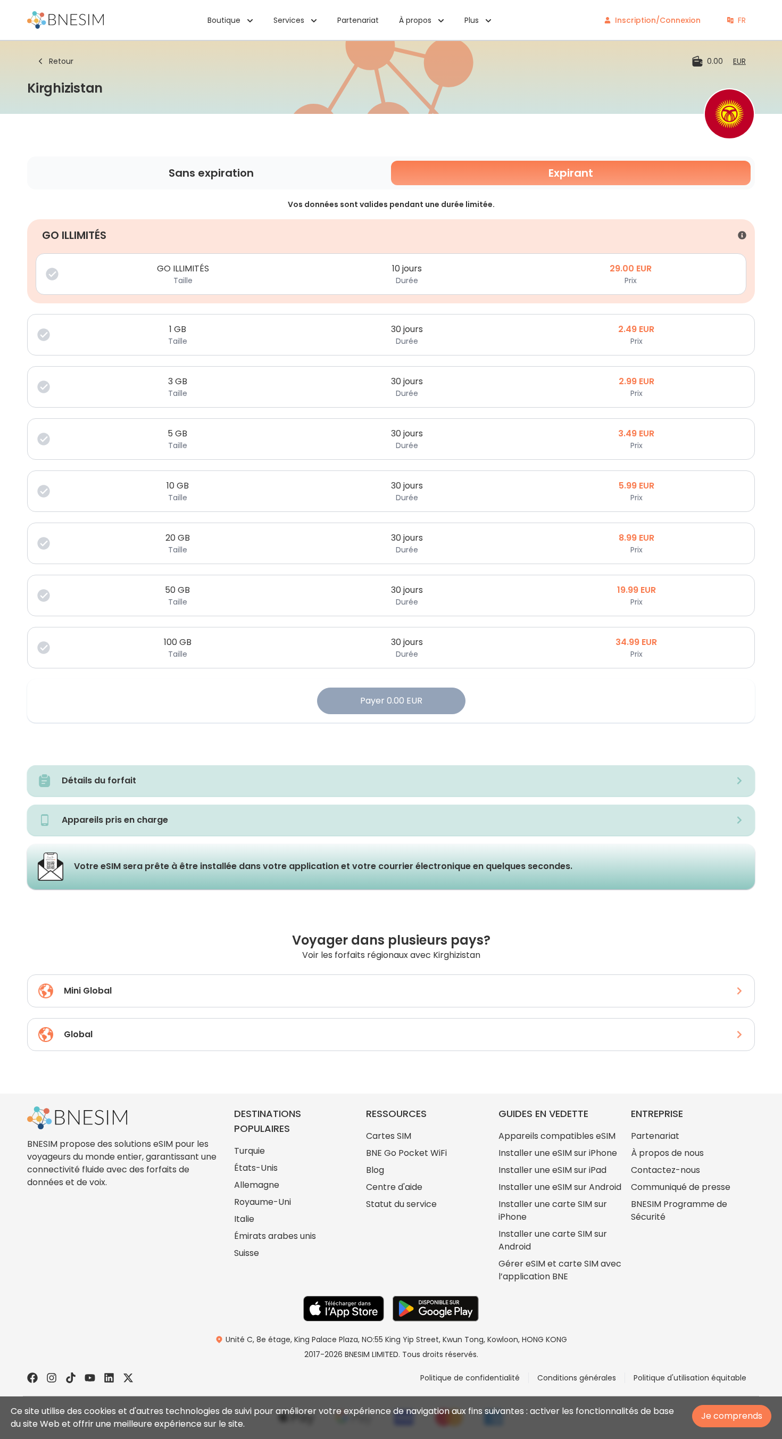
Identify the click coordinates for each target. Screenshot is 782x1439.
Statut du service (401, 1204)
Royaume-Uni (262, 1202)
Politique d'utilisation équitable (690, 1377)
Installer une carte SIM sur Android (552, 1240)
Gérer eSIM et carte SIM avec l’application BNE (559, 1270)
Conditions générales (576, 1377)
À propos (415, 20)
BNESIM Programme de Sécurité (679, 1210)
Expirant (570, 173)
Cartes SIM (388, 1136)
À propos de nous (667, 1153)
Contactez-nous (665, 1170)
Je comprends (731, 1416)
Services (288, 20)
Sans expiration (211, 173)
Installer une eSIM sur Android (559, 1187)
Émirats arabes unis (275, 1236)
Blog (375, 1170)
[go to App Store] (343, 1308)
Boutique (223, 20)
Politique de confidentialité (470, 1377)
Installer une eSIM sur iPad (552, 1170)
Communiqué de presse (680, 1187)
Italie (244, 1219)
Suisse (246, 1253)
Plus (471, 20)
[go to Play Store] (436, 1308)
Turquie (249, 1151)
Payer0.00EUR (391, 700)
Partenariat (358, 20)
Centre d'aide (394, 1187)
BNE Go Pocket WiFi (406, 1153)
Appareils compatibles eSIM (556, 1136)
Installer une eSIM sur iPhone (557, 1153)
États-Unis (256, 1168)
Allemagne (256, 1185)
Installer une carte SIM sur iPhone (552, 1210)
